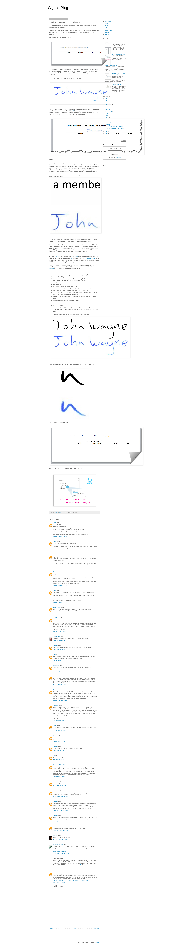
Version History (108, 30)
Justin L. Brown (57, 872)
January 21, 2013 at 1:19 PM (60, 685)
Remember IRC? (116, 84)
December (109, 105)
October (108, 109)
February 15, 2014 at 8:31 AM (60, 830)
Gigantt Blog (58, 8)
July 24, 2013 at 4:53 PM (59, 776)
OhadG (55, 522)
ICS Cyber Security (58, 844)
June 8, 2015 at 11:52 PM (59, 867)
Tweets (106, 23)
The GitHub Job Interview (118, 54)
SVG (71, 258)
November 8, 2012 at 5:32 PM (60, 671)
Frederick (55, 705)
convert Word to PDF (76, 865)
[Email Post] (65, 512)
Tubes (106, 25)
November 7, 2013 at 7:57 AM (60, 810)
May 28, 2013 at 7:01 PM (59, 731)
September (109, 111)
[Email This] (69, 512)
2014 (106, 98)
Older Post (96, 928)
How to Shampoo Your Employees (114, 126)
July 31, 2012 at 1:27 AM (59, 660)
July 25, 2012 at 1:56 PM (59, 649)
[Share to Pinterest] (76, 512)
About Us (107, 34)
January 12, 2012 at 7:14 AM (60, 567)
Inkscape (51, 268)
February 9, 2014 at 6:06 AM (60, 821)
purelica (55, 835)
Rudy (54, 654)
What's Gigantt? (108, 21)
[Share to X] (72, 512)
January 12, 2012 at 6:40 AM (60, 550)
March (108, 120)
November (109, 107)
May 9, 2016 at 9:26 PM (59, 882)
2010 (106, 133)
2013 (106, 100)
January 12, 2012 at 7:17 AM (60, 585)
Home (74, 928)
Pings (106, 27)
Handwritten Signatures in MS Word (115, 128)
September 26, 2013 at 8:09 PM (61, 796)
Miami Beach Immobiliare (59, 765)
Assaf (54, 541)
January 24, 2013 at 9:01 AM (60, 700)
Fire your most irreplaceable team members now (119, 74)
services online (91, 258)
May (107, 115)
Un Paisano (56, 618)
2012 (106, 103)
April (107, 117)
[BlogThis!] (70, 512)
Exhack (55, 735)
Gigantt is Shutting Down (111, 65)
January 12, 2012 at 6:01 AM (60, 536)
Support (107, 32)
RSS (106, 165)
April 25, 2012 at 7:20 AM (59, 613)
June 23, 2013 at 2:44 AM (59, 741)
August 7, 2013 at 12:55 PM (60, 786)
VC (54, 755)
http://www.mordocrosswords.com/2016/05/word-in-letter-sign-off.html (70, 880)
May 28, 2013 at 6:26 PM (59, 720)
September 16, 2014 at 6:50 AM (61, 853)
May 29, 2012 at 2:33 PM (59, 631)
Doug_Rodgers (57, 607)
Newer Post (52, 928)
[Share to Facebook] (74, 512)
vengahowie (56, 665)
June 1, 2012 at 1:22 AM (59, 640)
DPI (73, 111)
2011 (106, 131)
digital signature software (59, 851)
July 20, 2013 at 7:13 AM (59, 750)
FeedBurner (118, 157)
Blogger (97, 942)
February (108, 122)
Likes (106, 29)
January (108, 124)
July (107, 113)
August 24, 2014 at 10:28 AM (60, 839)
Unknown (55, 645)
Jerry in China (57, 636)
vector (57, 256)
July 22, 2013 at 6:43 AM (59, 760)
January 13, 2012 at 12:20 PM (60, 602)
